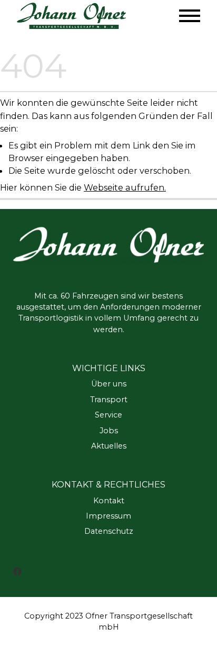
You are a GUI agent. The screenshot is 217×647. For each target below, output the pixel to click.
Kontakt (108, 500)
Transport (108, 399)
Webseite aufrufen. (125, 187)
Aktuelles (108, 446)
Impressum (108, 516)
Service (108, 415)
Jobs (109, 430)
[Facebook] (17, 570)
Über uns (108, 384)
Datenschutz (108, 531)
